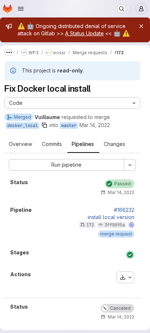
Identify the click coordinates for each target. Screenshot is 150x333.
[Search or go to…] (121, 8)
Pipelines (83, 144)
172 (90, 225)
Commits (52, 144)
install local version (111, 217)
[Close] (141, 26)
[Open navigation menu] (21, 9)
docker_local (22, 125)
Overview (20, 144)
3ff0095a (114, 225)
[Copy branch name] (44, 125)
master (68, 125)
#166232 (124, 210)
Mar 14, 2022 (94, 125)
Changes (114, 144)
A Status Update (84, 33)
